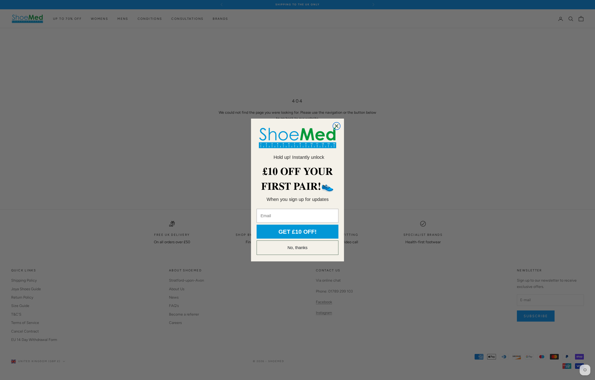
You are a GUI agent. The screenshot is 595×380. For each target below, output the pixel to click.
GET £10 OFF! (297, 231)
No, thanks (297, 247)
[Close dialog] (336, 126)
